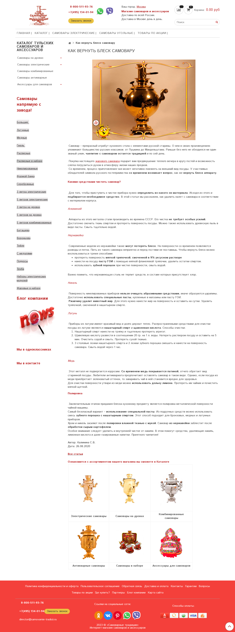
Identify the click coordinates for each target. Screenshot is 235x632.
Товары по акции (152, 33)
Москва (141, 7)
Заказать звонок (81, 21)
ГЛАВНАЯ (23, 33)
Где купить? (102, 593)
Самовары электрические (73, 33)
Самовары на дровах (30, 58)
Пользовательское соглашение (100, 586)
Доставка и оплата (156, 586)
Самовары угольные (116, 33)
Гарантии (191, 586)
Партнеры (118, 593)
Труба (20, 269)
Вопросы (204, 586)
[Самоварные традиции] (39, 15)
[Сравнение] (179, 10)
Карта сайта (155, 593)
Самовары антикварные (32, 78)
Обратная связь (132, 586)
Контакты (177, 586)
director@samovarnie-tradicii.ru (38, 619)
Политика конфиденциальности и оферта (51, 586)
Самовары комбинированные (35, 71)
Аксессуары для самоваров (34, 84)
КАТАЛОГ (41, 33)
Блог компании (136, 593)
